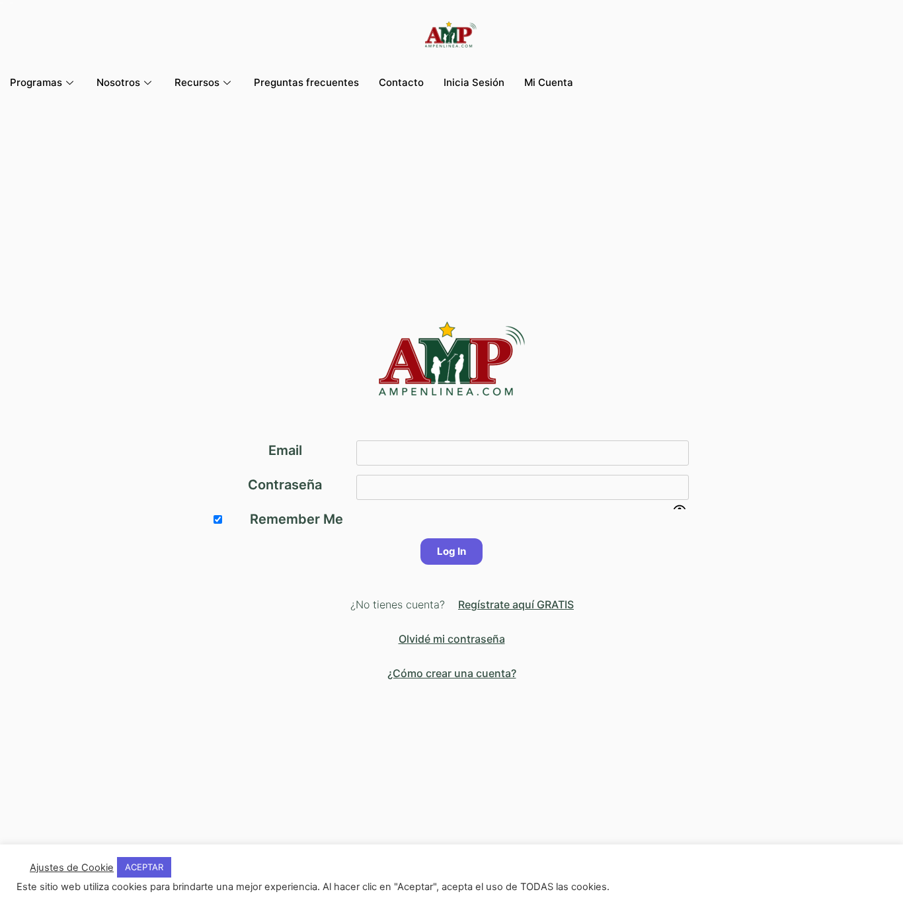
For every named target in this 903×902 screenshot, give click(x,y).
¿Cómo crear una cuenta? (451, 673)
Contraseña (285, 485)
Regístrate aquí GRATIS (516, 604)
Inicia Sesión (474, 82)
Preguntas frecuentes (306, 82)
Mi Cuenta (548, 82)
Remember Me (296, 519)
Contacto (401, 82)
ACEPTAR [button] (144, 867)
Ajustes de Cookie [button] (72, 868)
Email (285, 450)
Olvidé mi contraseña (452, 638)
